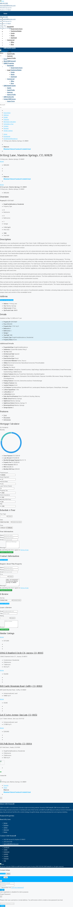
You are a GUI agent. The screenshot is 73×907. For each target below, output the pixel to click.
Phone (2, 537)
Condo (13, 33)
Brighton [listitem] (6, 825)
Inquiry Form (11, 101)
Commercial (10, 40)
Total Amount (4, 472)
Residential (10, 26)
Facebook (6, 847)
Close (8, 873)
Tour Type (3, 514)
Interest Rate (4, 481)
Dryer (5, 415)
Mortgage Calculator (10, 122)
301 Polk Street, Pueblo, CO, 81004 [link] (16, 743)
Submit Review (4, 629)
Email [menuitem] (29, 149)
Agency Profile (11, 58)
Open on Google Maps (6, 300)
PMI (1, 504)
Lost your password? (17, 887)
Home (5, 13)
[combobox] (10, 516)
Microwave (7, 417)
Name (2, 535)
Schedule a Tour (8, 124)
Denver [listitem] (5, 823)
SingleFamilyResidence (11, 139)
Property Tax (4, 490)
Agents (9, 51)
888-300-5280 (4, 3)
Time (1, 525)
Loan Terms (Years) (6, 486)
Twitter (5, 849)
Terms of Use (24, 550)
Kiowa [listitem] (5, 832)
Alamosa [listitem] (6, 830)
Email (1, 540)
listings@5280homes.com (8, 5)
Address (6, 115)
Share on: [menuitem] (6, 146)
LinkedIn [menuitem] (24, 149)
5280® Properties (9, 63)
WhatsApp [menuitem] (6, 149)
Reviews (6, 128)
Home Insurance (5, 495)
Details (6, 117)
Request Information (6, 590)
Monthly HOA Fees (5, 499)
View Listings (4, 560)
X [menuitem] (21, 149)
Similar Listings (8, 130)
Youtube (6, 856)
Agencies (10, 56)
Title (1, 613)
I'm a (1, 574)
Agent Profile (11, 53)
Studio (13, 35)
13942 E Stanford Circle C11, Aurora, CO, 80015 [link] (21, 652)
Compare (3, 873)
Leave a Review (4, 603)
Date (1, 520)
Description (7, 113)
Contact (6, 126)
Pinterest (6, 858)
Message (3, 547)
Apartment (14, 37)
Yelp (5, 861)
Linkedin (6, 854)
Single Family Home (16, 29)
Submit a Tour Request (7, 552)
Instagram (6, 852)
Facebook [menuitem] (18, 149)
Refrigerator (7, 420)
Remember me (6, 887)
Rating (2, 616)
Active (2, 161)
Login (2, 889)
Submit (2, 906)
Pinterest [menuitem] (12, 149)
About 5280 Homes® (10, 61)
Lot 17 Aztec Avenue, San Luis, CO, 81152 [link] (18, 714)
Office (12, 42)
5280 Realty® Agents (10, 48)
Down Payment (4, 477)
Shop (12, 44)
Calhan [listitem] (5, 827)
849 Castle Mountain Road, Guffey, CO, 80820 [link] (21, 686)
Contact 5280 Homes (10, 66)
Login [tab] (5, 877)
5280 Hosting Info (9, 97)
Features (6, 119)
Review (2, 627)
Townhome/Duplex (16, 31)
